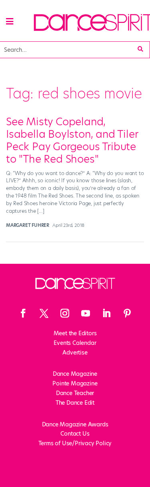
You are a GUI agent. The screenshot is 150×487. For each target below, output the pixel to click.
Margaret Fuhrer (27, 225)
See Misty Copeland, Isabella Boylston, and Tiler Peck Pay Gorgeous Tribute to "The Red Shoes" (72, 140)
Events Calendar (75, 343)
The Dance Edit (75, 403)
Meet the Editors (75, 333)
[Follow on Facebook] (23, 313)
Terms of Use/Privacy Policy (75, 443)
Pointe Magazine (74, 383)
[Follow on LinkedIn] (106, 313)
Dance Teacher (75, 393)
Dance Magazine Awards (75, 424)
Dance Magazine (75, 374)
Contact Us (74, 434)
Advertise (74, 352)
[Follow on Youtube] (85, 313)
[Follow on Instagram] (65, 313)
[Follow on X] (44, 313)
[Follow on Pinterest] (127, 313)
